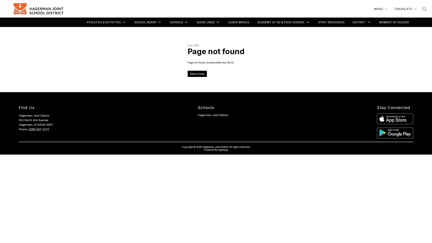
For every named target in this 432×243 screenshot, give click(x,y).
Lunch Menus (238, 22)
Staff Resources (331, 22)
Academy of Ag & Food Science (280, 22)
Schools (176, 22)
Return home (197, 73)
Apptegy (223, 149)
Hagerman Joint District (213, 115)
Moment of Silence (394, 22)
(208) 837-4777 (39, 129)
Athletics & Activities (104, 22)
